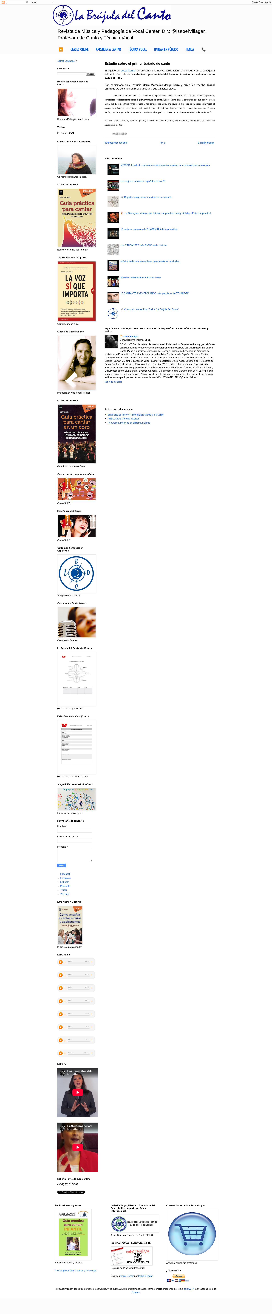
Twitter (63, 890)
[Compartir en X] (119, 133)
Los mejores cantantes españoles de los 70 (143, 181)
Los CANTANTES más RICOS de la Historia (144, 245)
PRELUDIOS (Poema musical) (123, 418)
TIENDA (189, 49)
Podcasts (65, 886)
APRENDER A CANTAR (108, 49)
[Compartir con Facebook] (122, 133)
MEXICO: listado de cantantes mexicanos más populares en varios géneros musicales (165, 165)
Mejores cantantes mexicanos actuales (141, 277)
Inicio (162, 142)
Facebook (65, 874)
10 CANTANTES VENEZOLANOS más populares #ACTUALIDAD (155, 293)
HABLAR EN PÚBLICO (166, 49)
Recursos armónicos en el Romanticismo (129, 422)
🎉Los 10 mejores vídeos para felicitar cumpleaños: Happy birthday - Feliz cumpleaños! (166, 213)
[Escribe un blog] (116, 133)
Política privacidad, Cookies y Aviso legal (76, 1270)
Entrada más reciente (116, 142)
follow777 (189, 1288)
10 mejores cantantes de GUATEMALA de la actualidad (149, 229)
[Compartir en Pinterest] (125, 133)
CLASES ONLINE (80, 49)
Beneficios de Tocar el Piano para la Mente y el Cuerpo (136, 414)
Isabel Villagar (130, 336)
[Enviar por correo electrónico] (113, 133)
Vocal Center (128, 70)
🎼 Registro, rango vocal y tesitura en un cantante (146, 197)
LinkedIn (64, 882)
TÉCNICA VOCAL (137, 49)
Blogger (136, 1292)
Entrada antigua (206, 142)
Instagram (65, 878)
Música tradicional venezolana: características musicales (150, 261)
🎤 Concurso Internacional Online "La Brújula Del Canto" (149, 309)
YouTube (64, 894)
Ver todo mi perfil (113, 381)
